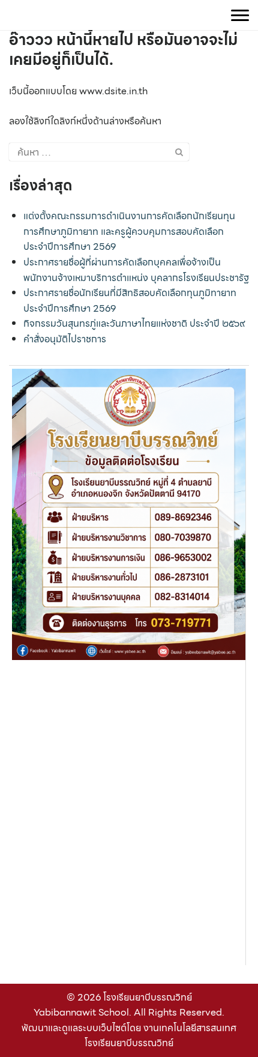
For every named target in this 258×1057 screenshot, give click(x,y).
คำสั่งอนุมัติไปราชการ (64, 339)
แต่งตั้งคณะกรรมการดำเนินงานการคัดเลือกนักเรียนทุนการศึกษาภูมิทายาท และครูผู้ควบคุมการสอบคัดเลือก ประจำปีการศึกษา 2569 (129, 231)
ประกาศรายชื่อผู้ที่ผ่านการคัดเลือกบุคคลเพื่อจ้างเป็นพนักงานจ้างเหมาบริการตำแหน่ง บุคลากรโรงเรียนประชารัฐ (136, 270)
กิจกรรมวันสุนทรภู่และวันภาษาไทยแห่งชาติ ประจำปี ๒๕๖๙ (134, 323)
